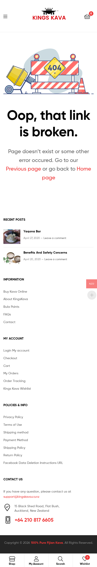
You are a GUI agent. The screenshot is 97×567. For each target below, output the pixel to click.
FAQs (7, 314)
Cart (6, 366)
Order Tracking (14, 381)
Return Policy (12, 455)
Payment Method (15, 440)
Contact (9, 322)
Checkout (10, 358)
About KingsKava (15, 299)
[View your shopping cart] (87, 16)
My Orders (10, 373)
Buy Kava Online (15, 291)
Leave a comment (55, 238)
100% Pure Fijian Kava (47, 543)
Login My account (16, 350)
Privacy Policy (13, 417)
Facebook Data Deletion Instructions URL (33, 463)
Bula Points (11, 306)
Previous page (23, 168)
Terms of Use (12, 424)
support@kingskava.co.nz (21, 496)
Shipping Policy (14, 447)
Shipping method (15, 432)
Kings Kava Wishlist (17, 388)
